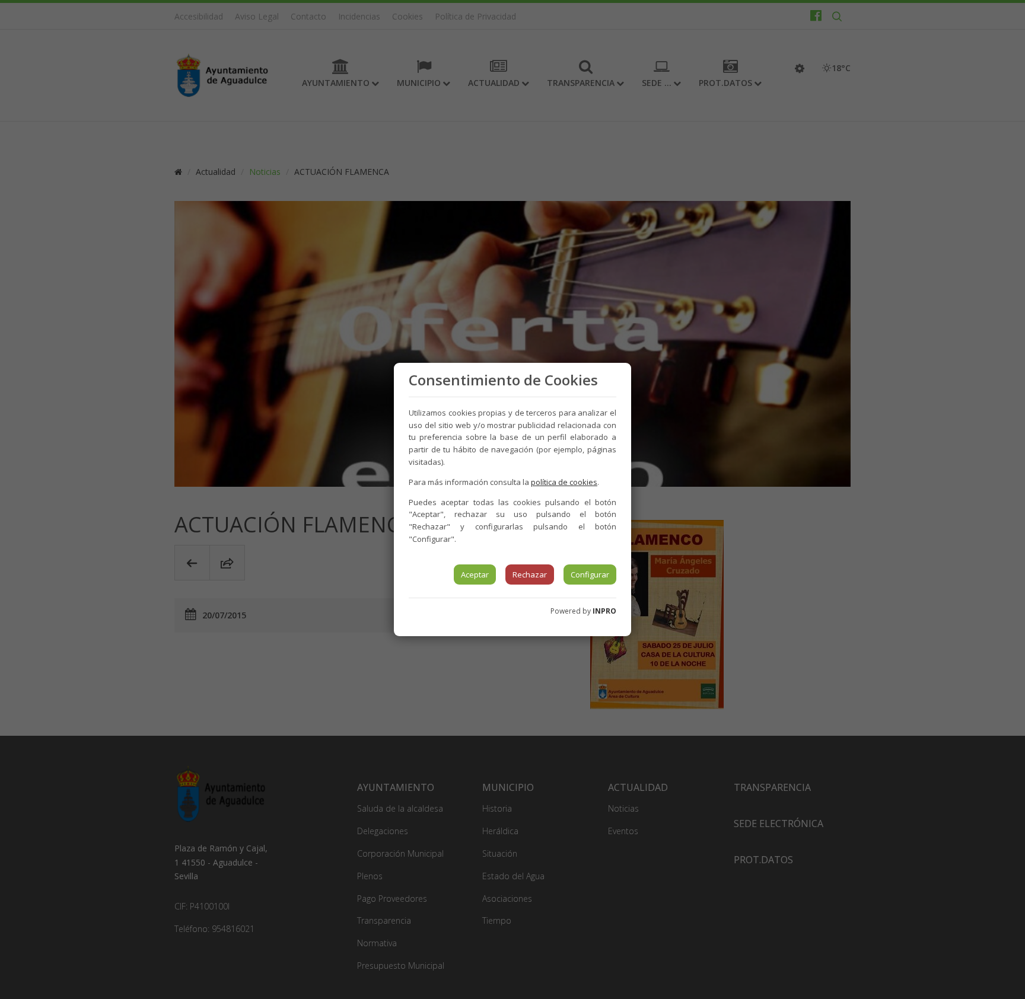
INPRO (604, 611)
